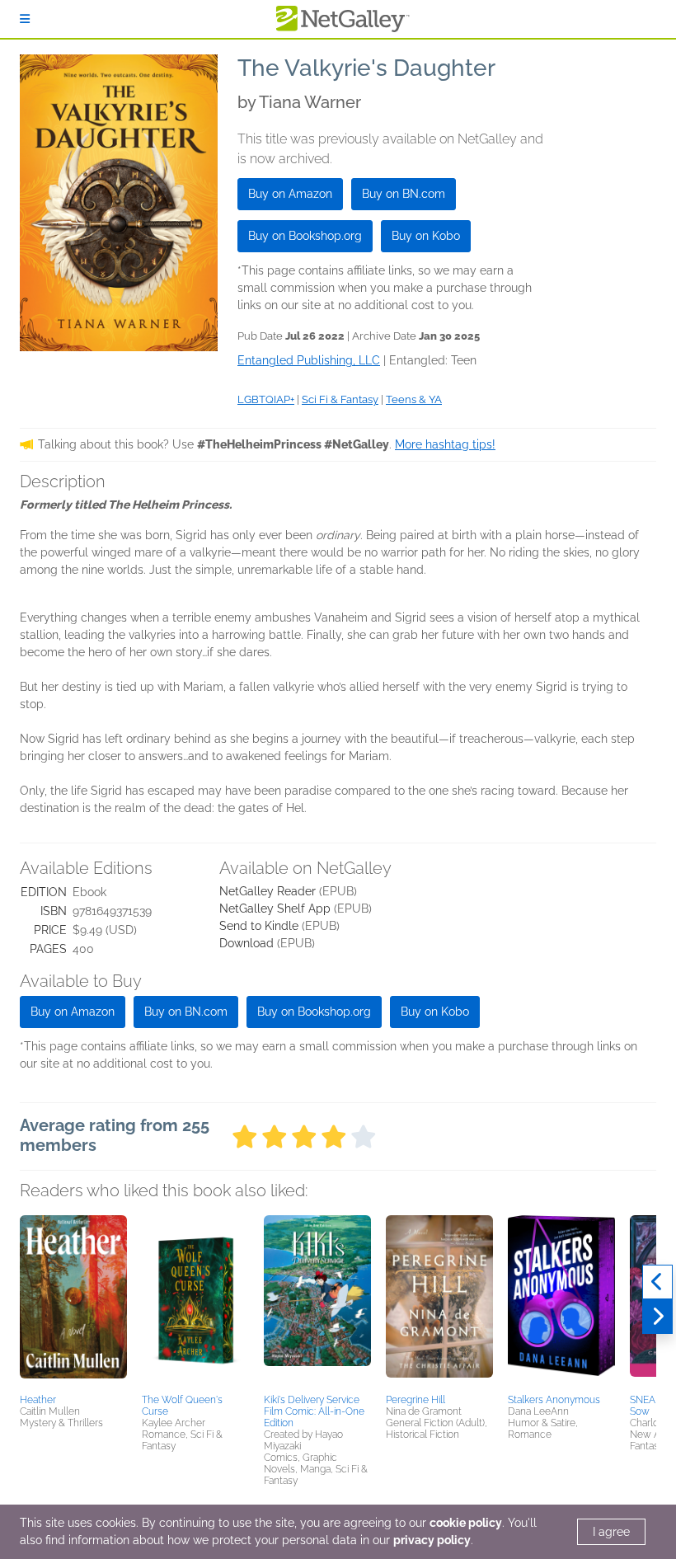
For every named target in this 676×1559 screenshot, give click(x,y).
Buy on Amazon (290, 193)
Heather (38, 1400)
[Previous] (657, 1282)
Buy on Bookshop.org (305, 235)
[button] (73, 1301)
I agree (611, 1531)
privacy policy (432, 1540)
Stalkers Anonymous (554, 1400)
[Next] (657, 1316)
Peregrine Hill (415, 1400)
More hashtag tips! (445, 444)
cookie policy (466, 1522)
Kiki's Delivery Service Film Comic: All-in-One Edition (314, 1411)
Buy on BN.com (403, 193)
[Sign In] (25, 19)
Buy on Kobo (426, 235)
